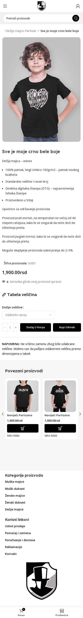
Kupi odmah (67, 327)
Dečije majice (14, 509)
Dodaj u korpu (35, 327)
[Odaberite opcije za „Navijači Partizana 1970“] (22, 428)
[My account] (78, 6)
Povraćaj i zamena (18, 533)
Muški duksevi (15, 489)
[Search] (75, 18)
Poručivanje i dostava (20, 540)
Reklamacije (13, 547)
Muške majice (14, 482)
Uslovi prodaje (15, 526)
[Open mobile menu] (5, 6)
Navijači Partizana (57, 415)
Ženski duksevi (15, 502)
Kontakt (11, 554)
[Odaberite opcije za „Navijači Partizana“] (60, 428)
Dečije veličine (12, 307)
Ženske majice (15, 495)
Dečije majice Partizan (21, 31)
